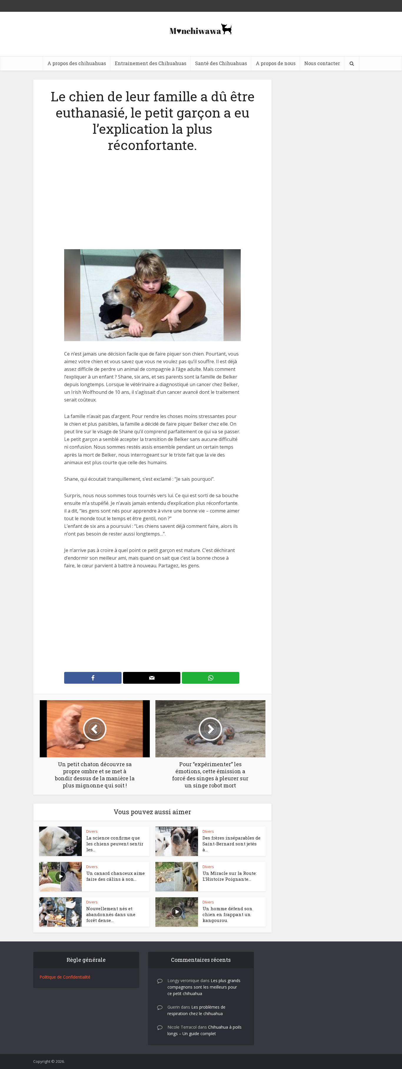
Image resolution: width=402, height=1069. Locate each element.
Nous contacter (322, 63)
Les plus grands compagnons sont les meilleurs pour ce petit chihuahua (203, 987)
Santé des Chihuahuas (221, 63)
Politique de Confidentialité (64, 977)
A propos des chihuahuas (76, 63)
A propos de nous (275, 63)
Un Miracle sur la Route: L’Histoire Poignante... (229, 876)
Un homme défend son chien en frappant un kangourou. (227, 914)
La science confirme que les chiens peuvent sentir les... (114, 844)
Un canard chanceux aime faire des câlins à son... (115, 876)
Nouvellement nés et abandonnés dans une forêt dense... (110, 914)
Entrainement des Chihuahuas (150, 63)
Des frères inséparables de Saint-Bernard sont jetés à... (231, 844)
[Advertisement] (152, 205)
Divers (92, 831)
